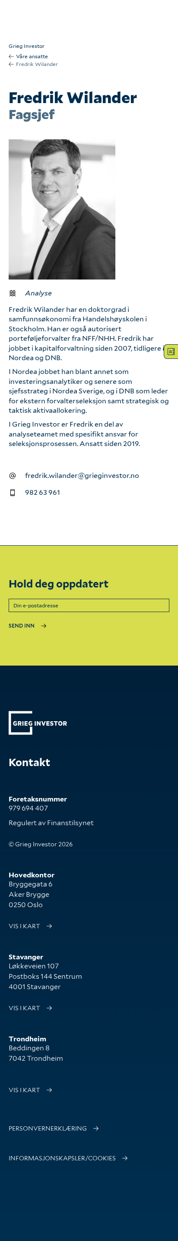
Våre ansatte (32, 56)
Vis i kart (24, 926)
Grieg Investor (26, 46)
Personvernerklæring (48, 1128)
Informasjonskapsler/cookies (62, 1158)
